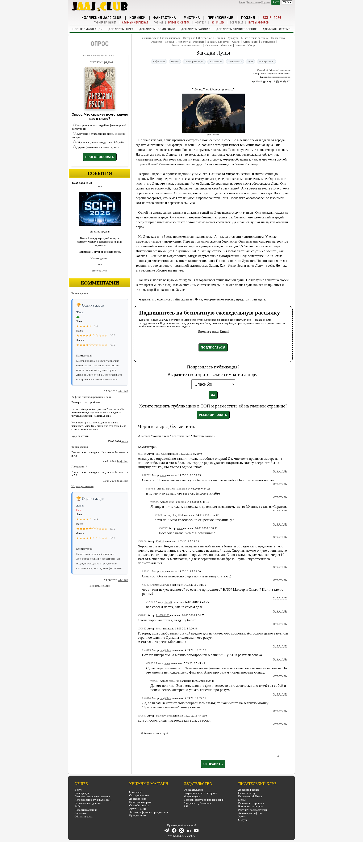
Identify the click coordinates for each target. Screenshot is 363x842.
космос (175, 61)
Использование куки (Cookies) (92, 799)
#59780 (142, 453)
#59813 (146, 650)
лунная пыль (235, 61)
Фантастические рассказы (187, 45)
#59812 (142, 628)
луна (250, 61)
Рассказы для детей (218, 41)
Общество (157, 41)
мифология (159, 61)
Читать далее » (204, 436)
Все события (99, 270)
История (220, 37)
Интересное (205, 37)
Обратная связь (84, 816)
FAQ (77, 806)
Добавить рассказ (195, 29)
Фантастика (164, 17)
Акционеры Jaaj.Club (250, 813)
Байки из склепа (179, 22)
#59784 (150, 488)
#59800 (142, 541)
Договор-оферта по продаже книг (149, 812)
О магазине (135, 792)
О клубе (242, 819)
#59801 (146, 571)
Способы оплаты (139, 805)
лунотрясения (266, 61)
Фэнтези (200, 22)
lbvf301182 (163, 615)
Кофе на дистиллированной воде (91, 396)
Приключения (220, 17)
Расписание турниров (251, 803)
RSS (186, 806)
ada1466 (123, 391)
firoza (159, 628)
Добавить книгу (120, 29)
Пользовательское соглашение (92, 796)
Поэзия (248, 17)
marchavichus (164, 715)
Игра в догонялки (82, 486)
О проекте (81, 813)
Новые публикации (87, 29)
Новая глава (278, 37)
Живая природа (171, 37)
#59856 (150, 663)
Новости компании (86, 809)
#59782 (146, 475)
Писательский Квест (250, 796)
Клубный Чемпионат (135, 22)
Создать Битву (246, 793)
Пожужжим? (79, 466)
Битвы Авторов (259, 22)
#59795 (159, 515)
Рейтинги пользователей (252, 809)
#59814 (146, 698)
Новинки (137, 17)
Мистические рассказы (254, 37)
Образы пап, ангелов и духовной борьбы (100, 142)
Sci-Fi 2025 (236, 22)
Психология (183, 41)
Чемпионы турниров (250, 806)
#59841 (142, 715)
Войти (242, 2)
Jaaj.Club (122, 461)
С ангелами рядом (100, 62)
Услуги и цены (137, 808)
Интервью (189, 37)
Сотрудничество (139, 795)
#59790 (154, 501)
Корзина (265, 2)
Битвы (242, 799)
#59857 (154, 680)
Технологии (268, 41)
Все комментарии (99, 585)
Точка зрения (79, 293)
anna (263, 73)
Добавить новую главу (157, 29)
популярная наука (194, 61)
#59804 (146, 584)
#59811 (142, 615)
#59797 (163, 528)
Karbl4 (160, 541)
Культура (233, 37)
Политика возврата (140, 802)
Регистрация (253, 2)
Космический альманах (279, 77)
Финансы (226, 45)
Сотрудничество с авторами (200, 793)
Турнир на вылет (105, 22)
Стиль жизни (250, 41)
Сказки (236, 41)
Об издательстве (193, 789)
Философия (211, 45)
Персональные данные (88, 803)
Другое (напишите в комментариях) (97, 147)
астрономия (216, 61)
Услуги (242, 816)
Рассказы (198, 41)
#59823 (150, 602)
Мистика (192, 17)
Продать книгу (138, 815)
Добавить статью (277, 29)
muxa (124, 441)
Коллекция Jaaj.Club (102, 17)
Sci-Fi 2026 (272, 17)
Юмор (251, 45)
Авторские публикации (197, 803)
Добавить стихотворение (236, 29)
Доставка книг (137, 798)
